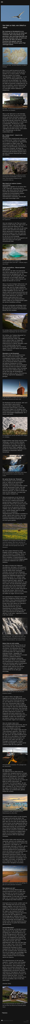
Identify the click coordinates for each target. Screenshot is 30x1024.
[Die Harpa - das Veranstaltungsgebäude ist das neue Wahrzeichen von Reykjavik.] (15, 100)
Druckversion (6, 1020)
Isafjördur (19, 447)
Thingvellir (5, 186)
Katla (17, 696)
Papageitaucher (19, 412)
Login (27, 1020)
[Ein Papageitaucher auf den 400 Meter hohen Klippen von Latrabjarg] (15, 426)
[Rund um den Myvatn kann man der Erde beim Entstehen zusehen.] (15, 682)
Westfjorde (19, 374)
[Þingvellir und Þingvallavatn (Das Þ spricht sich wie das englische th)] (15, 209)
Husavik (5, 575)
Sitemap (11, 1020)
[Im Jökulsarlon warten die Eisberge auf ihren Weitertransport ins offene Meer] (15, 802)
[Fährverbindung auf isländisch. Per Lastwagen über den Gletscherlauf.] (15, 755)
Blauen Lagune (23, 559)
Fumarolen (16, 653)
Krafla (11, 668)
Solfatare (5, 655)
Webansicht (26, 1021)
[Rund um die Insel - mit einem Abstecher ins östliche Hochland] (15, 55)
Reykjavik (8, 77)
